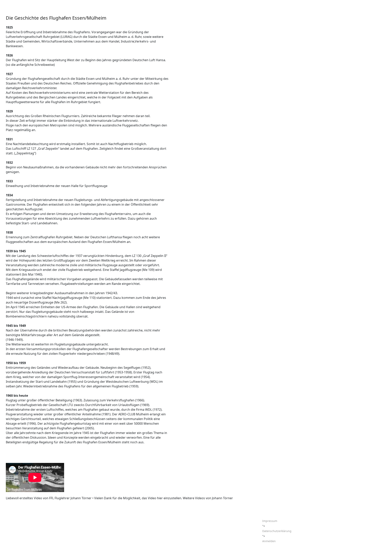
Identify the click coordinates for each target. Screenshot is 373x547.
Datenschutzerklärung (276, 531)
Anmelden (269, 541)
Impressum (269, 521)
